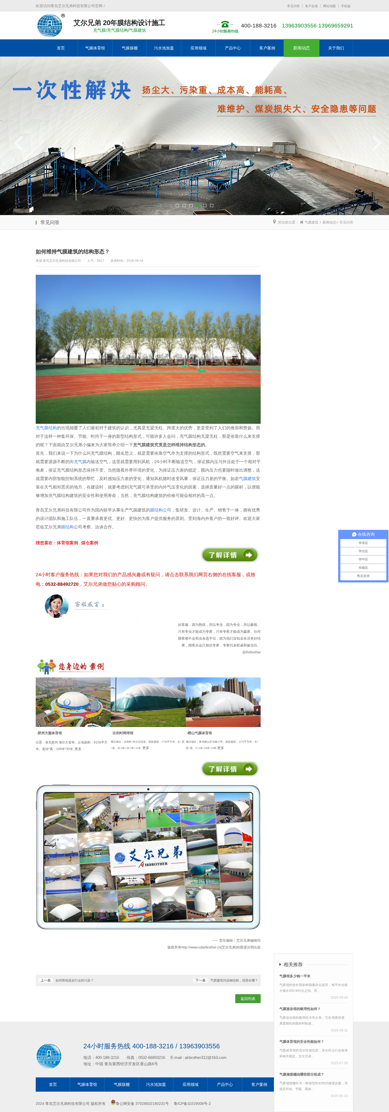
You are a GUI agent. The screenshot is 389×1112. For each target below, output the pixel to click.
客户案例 (267, 48)
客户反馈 (311, 6)
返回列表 (248, 999)
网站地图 (329, 6)
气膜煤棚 (130, 48)
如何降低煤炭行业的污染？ (75, 980)
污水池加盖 (164, 48)
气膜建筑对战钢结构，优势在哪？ (234, 980)
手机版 (346, 6)
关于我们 (336, 48)
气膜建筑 (311, 222)
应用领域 (198, 48)
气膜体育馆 (95, 48)
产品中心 (233, 48)
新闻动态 (301, 48)
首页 (61, 48)
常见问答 (293, 6)
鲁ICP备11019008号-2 (192, 1103)
